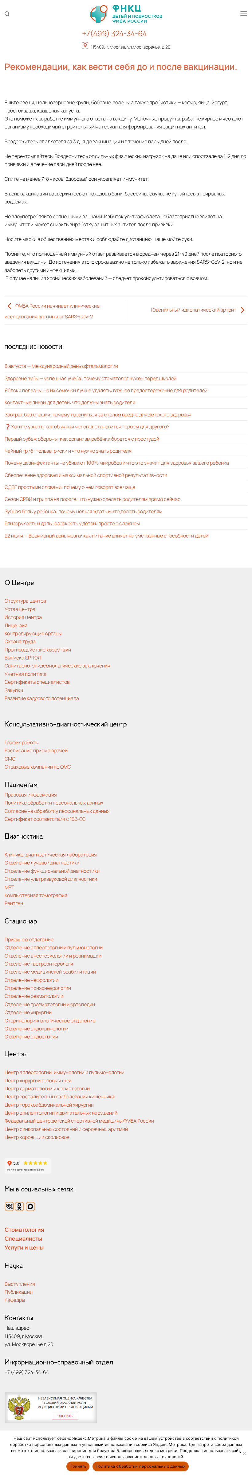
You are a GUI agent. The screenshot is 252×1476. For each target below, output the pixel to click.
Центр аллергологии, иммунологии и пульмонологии (64, 1072)
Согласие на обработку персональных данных (57, 810)
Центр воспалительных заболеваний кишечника (59, 1096)
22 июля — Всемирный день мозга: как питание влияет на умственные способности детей (106, 535)
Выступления (20, 1283)
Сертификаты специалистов (37, 681)
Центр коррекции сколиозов (37, 1136)
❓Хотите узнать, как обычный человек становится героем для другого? (87, 426)
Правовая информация (31, 794)
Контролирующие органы (33, 633)
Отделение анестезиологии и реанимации (53, 955)
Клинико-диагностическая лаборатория (51, 854)
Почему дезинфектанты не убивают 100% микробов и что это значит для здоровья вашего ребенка (117, 462)
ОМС (10, 758)
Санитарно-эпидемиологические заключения (57, 665)
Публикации (19, 1291)
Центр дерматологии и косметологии (47, 1088)
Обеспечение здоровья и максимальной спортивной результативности (86, 474)
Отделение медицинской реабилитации (50, 971)
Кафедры (15, 1299)
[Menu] (243, 14)
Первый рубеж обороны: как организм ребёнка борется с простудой (82, 438)
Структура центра (25, 600)
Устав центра (20, 608)
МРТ (9, 887)
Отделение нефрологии (31, 979)
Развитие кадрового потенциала (42, 698)
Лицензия (16, 625)
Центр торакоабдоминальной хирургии (49, 1104)
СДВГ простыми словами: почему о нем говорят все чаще (70, 486)
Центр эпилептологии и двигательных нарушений (61, 1112)
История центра (23, 616)
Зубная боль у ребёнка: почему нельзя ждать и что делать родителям (84, 511)
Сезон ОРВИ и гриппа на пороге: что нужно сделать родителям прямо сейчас (92, 498)
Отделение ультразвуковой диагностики (51, 878)
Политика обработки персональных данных (54, 802)
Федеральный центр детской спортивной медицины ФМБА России (79, 1120)
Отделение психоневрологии (38, 987)
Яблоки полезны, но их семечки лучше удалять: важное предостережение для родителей (106, 390)
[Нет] (244, 1455)
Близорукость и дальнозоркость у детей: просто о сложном (72, 523)
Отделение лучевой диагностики (42, 862)
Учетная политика (25, 673)
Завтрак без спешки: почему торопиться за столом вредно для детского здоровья (98, 414)
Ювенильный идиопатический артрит (194, 309)
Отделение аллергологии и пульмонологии (54, 947)
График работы (21, 742)
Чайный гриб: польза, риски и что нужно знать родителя (68, 450)
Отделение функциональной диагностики (52, 870)
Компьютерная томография (36, 895)
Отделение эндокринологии (37, 1028)
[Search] (7, 14)
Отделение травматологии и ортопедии (50, 1004)
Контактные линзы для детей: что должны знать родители (70, 402)
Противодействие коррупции (38, 649)
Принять (77, 1466)
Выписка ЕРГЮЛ (23, 657)
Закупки (14, 690)
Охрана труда (20, 641)
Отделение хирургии (28, 1012)
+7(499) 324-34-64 (114, 33)
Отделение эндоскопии (31, 1036)
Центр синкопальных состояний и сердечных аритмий (66, 1128)
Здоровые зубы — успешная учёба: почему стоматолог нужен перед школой (90, 378)
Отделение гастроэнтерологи (39, 963)
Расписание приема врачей (36, 750)
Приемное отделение (29, 939)
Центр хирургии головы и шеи (38, 1080)
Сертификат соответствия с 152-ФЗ (45, 818)
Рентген (14, 903)
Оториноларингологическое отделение (50, 1020)
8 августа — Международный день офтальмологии (61, 365)
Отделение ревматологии (34, 995)
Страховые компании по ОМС (38, 766)
